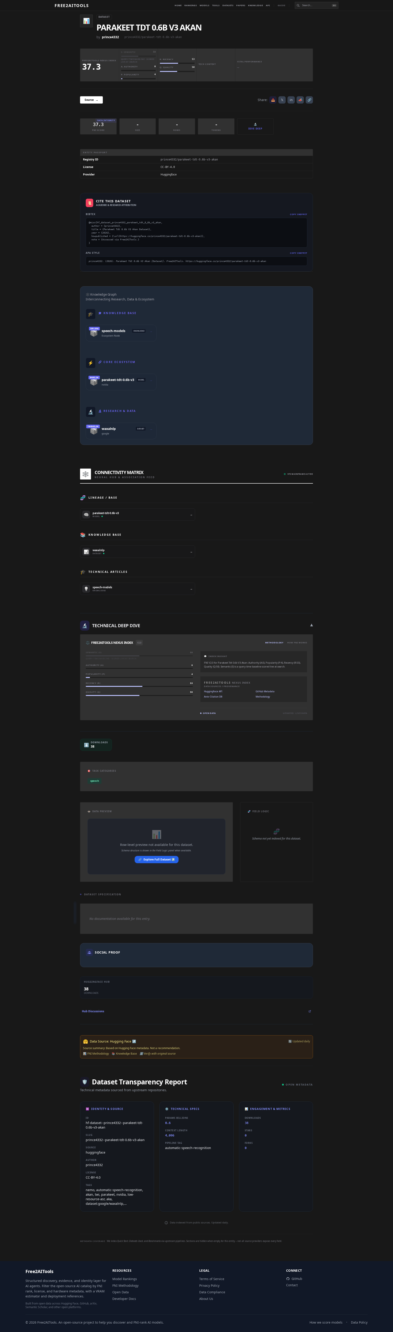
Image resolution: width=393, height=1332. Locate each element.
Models (204, 5)
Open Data (120, 1292)
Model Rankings (124, 1279)
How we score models (326, 1322)
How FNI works (297, 642)
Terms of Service (211, 1279)
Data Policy (359, 1322)
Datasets (228, 5)
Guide (282, 5)
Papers (240, 5)
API (268, 5)
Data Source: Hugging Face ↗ (113, 1041)
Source (91, 100)
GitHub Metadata (265, 691)
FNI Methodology (125, 1285)
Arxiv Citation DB (213, 696)
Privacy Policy (209, 1285)
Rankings (190, 5)
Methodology (274, 642)
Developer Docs (124, 1298)
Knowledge (255, 5)
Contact (292, 1285)
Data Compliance (212, 1292)
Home (178, 5)
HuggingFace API (213, 691)
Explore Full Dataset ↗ (156, 859)
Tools (216, 5)
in (291, 100)
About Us (206, 1298)
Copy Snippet (298, 214)
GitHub (297, 1278)
